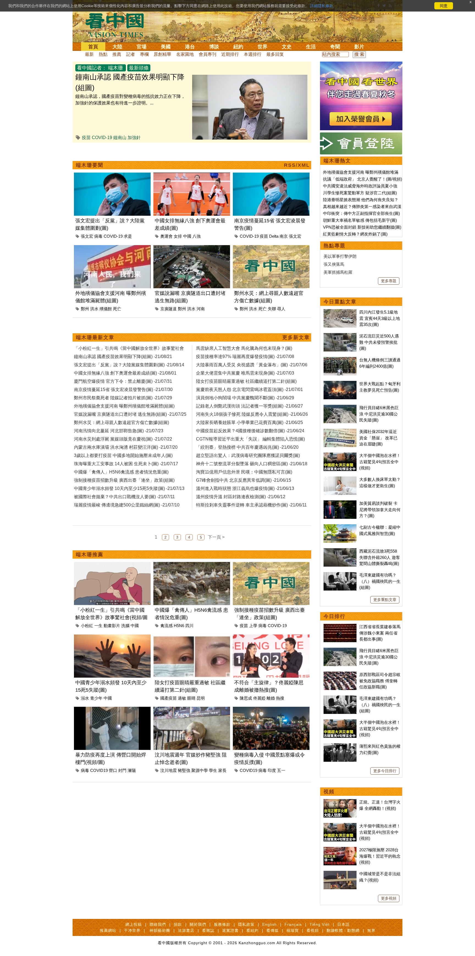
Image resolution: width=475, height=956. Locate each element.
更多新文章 (296, 337)
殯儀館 (106, 308)
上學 (253, 625)
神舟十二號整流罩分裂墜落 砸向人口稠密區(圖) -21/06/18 (251, 463)
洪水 (94, 308)
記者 (130, 54)
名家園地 (185, 54)
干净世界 (132, 930)
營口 (113, 770)
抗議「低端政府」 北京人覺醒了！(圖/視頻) (362, 179)
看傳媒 (272, 930)
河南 (201, 308)
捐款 (178, 924)
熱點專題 (335, 245)
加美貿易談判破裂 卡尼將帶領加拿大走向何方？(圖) (380, 509)
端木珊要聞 (89, 165)
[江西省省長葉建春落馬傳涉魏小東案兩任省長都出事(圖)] (340, 626)
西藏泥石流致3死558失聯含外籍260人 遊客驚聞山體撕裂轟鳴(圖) (379, 557)
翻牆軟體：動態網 (343, 930)
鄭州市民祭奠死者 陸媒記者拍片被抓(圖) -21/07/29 (123, 397)
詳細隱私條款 (321, 6)
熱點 (103, 54)
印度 (272, 770)
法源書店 (186, 930)
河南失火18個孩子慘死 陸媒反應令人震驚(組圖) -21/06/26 (252, 414)
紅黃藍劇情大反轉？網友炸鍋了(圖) (355, 234)
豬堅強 (184, 770)
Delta (273, 236)
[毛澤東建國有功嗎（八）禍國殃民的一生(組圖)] (340, 575)
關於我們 (198, 924)
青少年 (96, 698)
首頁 (93, 46)
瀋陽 (132, 770)
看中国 (118, 24)
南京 (284, 236)
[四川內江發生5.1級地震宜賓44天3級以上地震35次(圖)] (340, 312)
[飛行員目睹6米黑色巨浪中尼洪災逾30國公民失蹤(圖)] (340, 407)
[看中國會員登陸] (361, 143)
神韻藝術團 (160, 930)
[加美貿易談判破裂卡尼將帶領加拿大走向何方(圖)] (340, 503)
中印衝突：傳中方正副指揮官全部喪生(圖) (361, 213)
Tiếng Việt (320, 924)
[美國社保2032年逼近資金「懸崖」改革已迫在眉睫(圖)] (340, 431)
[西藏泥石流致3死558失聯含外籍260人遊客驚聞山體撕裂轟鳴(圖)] (340, 551)
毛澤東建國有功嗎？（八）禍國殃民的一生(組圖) (380, 581)
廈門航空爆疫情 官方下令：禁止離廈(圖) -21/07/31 (123, 381)
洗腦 (125, 625)
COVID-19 (102, 137)
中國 (187, 236)
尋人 (281, 308)
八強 (196, 236)
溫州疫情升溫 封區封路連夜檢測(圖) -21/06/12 (240, 496)
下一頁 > (216, 537)
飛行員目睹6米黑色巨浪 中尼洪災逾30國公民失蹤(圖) (379, 413)
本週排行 (252, 54)
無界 (371, 930)
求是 (128, 236)
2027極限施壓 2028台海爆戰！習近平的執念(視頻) (380, 855)
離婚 (271, 698)
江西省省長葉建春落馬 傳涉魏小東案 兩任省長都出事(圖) (380, 632)
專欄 (144, 54)
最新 (89, 54)
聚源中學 (199, 770)
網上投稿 (133, 924)
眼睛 (191, 698)
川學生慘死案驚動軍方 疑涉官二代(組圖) (360, 192)
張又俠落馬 (334, 264)
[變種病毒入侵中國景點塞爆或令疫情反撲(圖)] (271, 710)
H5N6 (179, 625)
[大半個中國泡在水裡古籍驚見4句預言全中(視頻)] (340, 455)
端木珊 (115, 68)
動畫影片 (112, 625)
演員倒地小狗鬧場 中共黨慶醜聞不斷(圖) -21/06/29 (245, 397)
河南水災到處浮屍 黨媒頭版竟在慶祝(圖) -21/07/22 (123, 439)
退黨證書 (230, 930)
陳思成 (246, 698)
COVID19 (99, 770)
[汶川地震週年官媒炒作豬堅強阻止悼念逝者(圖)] (191, 710)
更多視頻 (388, 898)
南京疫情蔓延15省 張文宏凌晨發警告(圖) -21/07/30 (123, 389)
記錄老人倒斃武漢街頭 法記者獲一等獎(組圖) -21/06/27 (249, 406)
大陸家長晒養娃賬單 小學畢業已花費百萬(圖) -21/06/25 (249, 422)
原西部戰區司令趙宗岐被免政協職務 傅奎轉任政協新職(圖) (380, 680)
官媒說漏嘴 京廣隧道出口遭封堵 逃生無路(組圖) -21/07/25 (130, 414)
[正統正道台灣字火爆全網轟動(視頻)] (340, 802)
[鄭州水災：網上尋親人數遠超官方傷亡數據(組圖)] (271, 248)
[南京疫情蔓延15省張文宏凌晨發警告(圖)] (271, 175)
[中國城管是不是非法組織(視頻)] (340, 873)
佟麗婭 (259, 698)
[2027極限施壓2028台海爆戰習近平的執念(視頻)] (340, 849)
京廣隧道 (168, 308)
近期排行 (230, 54)
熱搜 (280, 698)
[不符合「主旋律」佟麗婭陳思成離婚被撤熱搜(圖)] (271, 637)
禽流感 (166, 625)
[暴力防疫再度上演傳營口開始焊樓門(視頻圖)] (112, 710)
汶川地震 (168, 770)
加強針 (134, 137)
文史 (287, 46)
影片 (359, 46)
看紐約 (252, 930)
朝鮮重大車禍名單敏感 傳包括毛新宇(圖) (360, 220)
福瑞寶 (292, 930)
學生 (213, 770)
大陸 (117, 46)
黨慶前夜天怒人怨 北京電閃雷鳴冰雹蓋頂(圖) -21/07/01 (249, 389)
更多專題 (388, 281)
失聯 (272, 308)
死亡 (117, 308)
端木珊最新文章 (95, 337)
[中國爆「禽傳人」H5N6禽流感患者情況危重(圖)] (191, 565)
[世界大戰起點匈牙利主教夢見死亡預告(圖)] (340, 383)
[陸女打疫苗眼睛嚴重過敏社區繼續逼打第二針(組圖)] (191, 637)
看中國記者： (92, 68)
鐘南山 (119, 137)
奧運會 (166, 236)
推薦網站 (108, 930)
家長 (222, 770)
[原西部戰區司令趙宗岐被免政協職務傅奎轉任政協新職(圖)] (340, 674)
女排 (178, 236)
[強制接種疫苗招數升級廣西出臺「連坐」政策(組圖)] (271, 565)
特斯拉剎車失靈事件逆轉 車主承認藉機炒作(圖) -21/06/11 (251, 505)
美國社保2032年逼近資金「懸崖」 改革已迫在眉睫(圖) (378, 437)
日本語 (343, 924)
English (269, 924)
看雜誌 (208, 930)
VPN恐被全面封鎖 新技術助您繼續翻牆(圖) (362, 227)
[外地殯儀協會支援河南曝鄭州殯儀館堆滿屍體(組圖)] (112, 248)
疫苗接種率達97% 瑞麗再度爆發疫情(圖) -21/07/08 (245, 356)
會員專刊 (207, 54)
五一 (281, 770)
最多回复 (275, 54)
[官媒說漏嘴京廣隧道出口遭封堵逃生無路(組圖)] (191, 248)
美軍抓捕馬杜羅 (338, 272)
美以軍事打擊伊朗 (340, 256)
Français (293, 924)
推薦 (116, 54)
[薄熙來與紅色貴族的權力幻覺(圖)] (340, 746)
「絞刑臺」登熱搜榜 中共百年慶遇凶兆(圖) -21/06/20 (247, 447)
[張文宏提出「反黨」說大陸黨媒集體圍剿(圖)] (112, 175)
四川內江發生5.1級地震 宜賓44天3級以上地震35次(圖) (379, 318)
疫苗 (86, 137)
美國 (166, 46)
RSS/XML (297, 165)
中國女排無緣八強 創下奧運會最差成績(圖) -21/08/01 (125, 373)
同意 (444, 6)
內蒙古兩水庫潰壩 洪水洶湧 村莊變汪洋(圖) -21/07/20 (126, 447)
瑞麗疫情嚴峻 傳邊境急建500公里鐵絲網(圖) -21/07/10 (126, 505)
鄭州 (85, 308)
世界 (262, 46)
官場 (142, 46)
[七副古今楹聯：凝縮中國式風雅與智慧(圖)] (340, 527)
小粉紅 (87, 625)
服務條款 (222, 924)
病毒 (98, 236)
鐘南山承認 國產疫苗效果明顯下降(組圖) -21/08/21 (123, 356)
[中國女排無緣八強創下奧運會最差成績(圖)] (191, 175)
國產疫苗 (168, 698)
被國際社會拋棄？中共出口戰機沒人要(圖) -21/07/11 (124, 496)
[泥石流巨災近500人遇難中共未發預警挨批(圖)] (340, 336)
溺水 (85, 698)
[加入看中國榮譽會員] (361, 64)
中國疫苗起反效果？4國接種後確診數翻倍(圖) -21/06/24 (250, 430)
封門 (122, 770)
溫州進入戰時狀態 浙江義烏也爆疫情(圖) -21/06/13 (245, 488)
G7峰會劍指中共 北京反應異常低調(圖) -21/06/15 (243, 480)
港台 (190, 46)
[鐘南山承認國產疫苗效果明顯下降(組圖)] (250, 78)
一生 (98, 625)
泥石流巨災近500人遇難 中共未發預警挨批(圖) (379, 342)
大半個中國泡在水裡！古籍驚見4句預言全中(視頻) (380, 461)
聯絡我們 (158, 924)
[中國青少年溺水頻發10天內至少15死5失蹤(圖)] (112, 637)
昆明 (201, 698)
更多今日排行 (384, 771)
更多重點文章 (384, 599)
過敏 (182, 698)
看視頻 (312, 930)
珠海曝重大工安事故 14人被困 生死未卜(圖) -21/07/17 (126, 463)
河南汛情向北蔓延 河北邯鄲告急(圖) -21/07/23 (118, 430)
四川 (189, 625)
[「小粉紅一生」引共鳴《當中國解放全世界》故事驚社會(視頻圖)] (112, 565)
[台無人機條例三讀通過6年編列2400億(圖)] (340, 360)
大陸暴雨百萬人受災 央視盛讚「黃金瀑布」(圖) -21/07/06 (251, 364)
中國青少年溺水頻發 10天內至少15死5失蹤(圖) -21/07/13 (129, 488)
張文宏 (87, 236)
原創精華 (162, 54)
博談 (214, 46)
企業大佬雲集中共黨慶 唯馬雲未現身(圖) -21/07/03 (245, 373)
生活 (311, 46)
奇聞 (335, 46)
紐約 (238, 46)
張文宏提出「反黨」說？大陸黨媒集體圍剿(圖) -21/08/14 (129, 364)
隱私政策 (246, 924)
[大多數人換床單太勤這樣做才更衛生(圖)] (340, 479)
